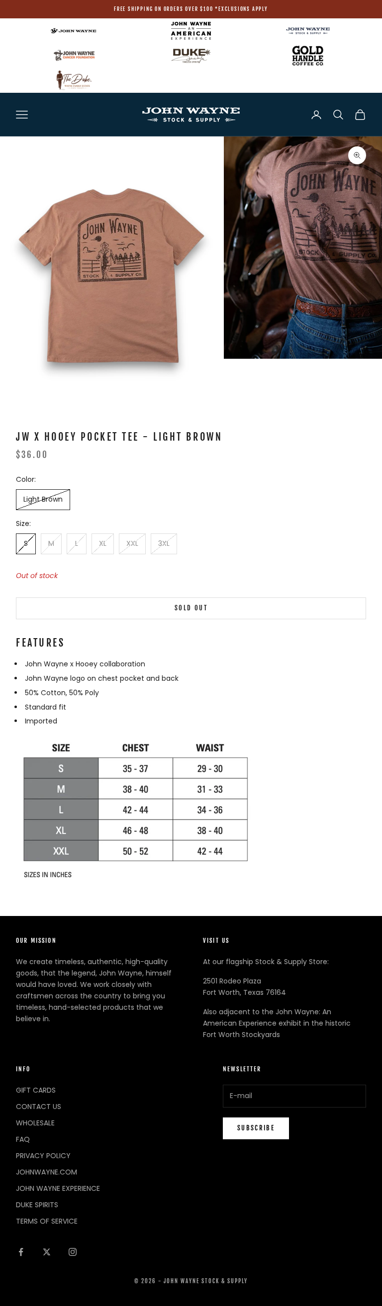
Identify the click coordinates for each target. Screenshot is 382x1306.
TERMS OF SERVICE (47, 1221)
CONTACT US (38, 1106)
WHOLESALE (35, 1123)
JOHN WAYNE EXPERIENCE (58, 1188)
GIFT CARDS (36, 1090)
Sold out (191, 608)
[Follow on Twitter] (47, 1252)
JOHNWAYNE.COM (46, 1172)
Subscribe (256, 1128)
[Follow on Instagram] (73, 1252)
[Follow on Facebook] (21, 1252)
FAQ (23, 1139)
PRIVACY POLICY (43, 1156)
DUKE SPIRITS (37, 1205)
